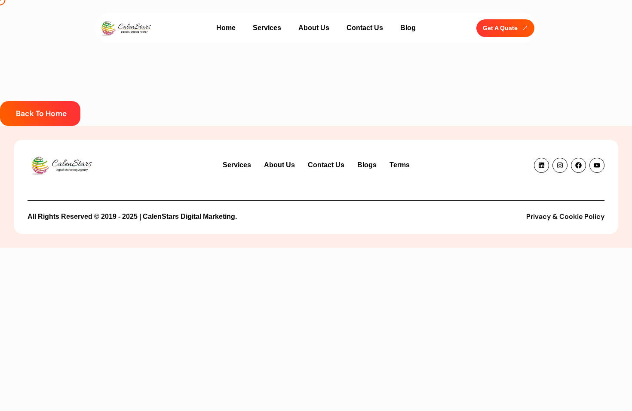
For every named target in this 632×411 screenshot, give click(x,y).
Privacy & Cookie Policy (565, 216)
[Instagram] (560, 165)
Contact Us (365, 27)
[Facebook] (578, 165)
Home (226, 27)
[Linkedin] (541, 165)
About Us (313, 27)
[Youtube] (596, 165)
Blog (408, 27)
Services (267, 27)
